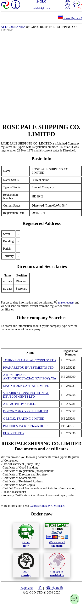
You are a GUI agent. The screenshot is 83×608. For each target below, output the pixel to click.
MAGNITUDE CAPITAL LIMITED (26, 385)
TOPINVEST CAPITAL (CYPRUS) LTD (29, 360)
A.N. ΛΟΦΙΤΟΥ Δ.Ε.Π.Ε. (19, 404)
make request (65, 302)
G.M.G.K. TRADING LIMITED (23, 418)
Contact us (57, 573)
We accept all (57, 544)
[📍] (67, 5)
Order (26, 544)
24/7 (26, 573)
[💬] (77, 5)
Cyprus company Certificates (47, 505)
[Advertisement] (41, 77)
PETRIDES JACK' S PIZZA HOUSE (26, 426)
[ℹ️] (15, 4)
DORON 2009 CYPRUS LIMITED (25, 411)
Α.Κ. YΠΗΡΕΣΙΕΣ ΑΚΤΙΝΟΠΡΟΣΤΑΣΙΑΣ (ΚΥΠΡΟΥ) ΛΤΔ (29, 376)
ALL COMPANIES (13, 26)
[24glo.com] (5, 5)
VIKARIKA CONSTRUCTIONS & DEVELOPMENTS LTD (26, 394)
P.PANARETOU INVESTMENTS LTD (28, 367)
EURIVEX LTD (13, 433)
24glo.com (26, 588)
